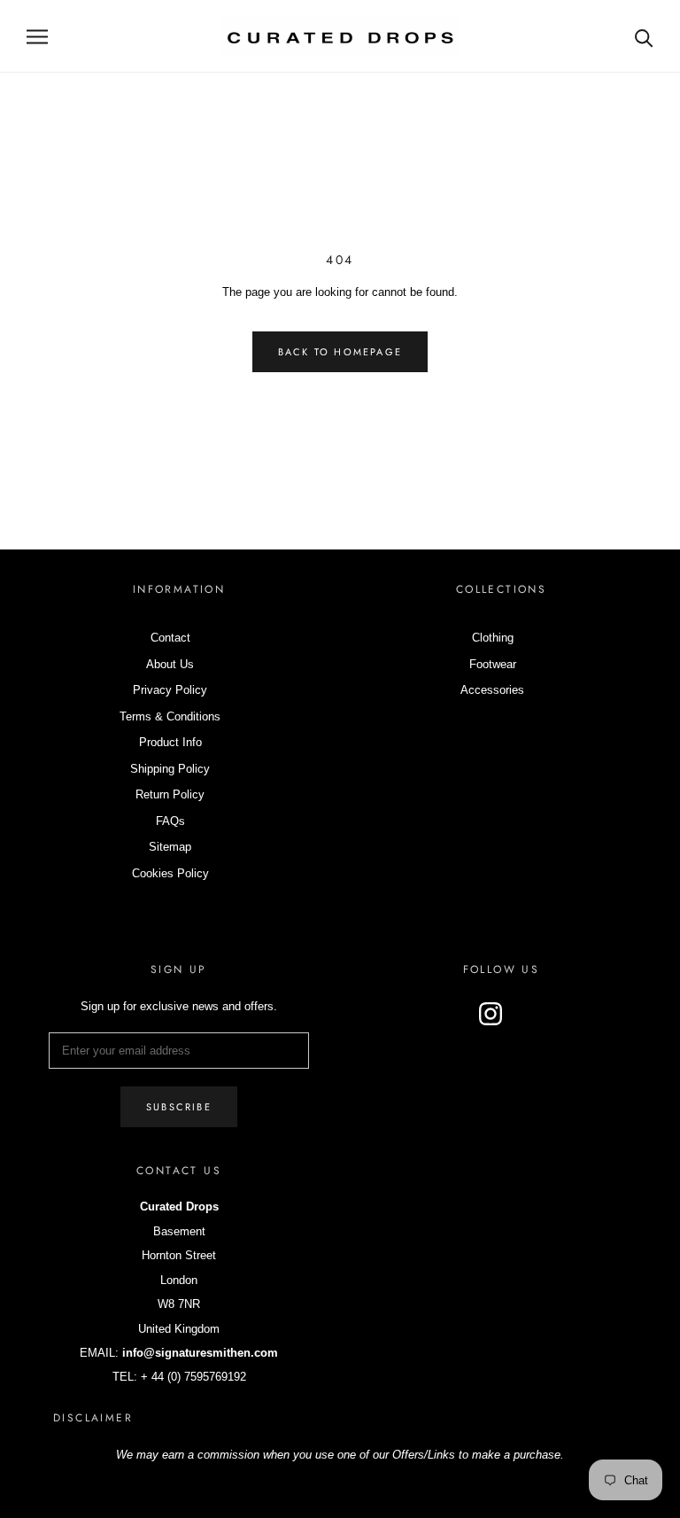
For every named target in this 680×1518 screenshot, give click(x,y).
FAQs (170, 821)
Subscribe (179, 1107)
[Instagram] (490, 1013)
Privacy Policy (170, 690)
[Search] (644, 36)
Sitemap (170, 846)
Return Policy (170, 794)
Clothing (493, 637)
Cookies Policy (170, 873)
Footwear (492, 664)
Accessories (492, 690)
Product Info (170, 742)
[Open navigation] (37, 36)
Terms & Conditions (170, 716)
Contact (170, 637)
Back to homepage (340, 352)
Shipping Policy (170, 768)
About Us (170, 664)
